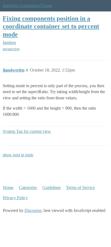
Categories (28, 187)
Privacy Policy (15, 197)
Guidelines (51, 187)
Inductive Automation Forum (27, 5)
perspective (11, 49)
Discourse (33, 210)
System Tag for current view (27, 131)
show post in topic (18, 155)
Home (8, 187)
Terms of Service (80, 187)
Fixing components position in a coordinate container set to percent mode (51, 26)
